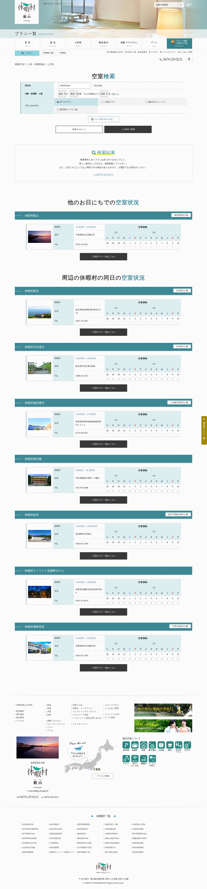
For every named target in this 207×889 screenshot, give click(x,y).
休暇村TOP (20, 64)
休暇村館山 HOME (116, 52)
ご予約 (51, 64)
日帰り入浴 (131, 52)
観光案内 (143, 52)
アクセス (154, 52)
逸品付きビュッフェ (157, 102)
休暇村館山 (40, 64)
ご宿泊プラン (110, 102)
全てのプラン (66, 102)
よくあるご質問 (186, 52)
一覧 (30, 64)
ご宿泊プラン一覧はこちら (103, 256)
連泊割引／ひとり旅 (68, 109)
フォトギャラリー (169, 52)
